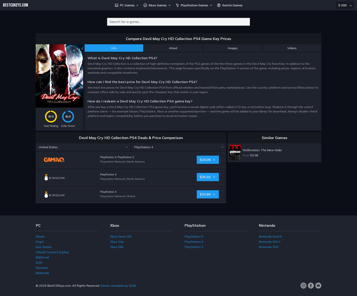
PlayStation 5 (193, 236)
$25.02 (205, 177)
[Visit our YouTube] (318, 286)
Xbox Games (158, 5)
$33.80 (205, 194)
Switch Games (232, 5)
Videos (292, 48)
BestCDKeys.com (59, 285)
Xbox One (117, 242)
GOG (39, 262)
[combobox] (178, 22)
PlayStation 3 (193, 247)
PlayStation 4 (193, 242)
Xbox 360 (116, 247)
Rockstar (42, 268)
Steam (40, 236)
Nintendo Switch (270, 236)
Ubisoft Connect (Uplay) (52, 252)
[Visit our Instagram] (303, 286)
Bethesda (42, 273)
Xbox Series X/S (121, 236)
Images (233, 48)
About (173, 48)
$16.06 (205, 159)
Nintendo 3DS (268, 247)
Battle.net (42, 257)
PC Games (127, 5)
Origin (40, 242)
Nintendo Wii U (269, 242)
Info (114, 48)
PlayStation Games (194, 5)
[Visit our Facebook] (311, 286)
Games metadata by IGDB (118, 285)
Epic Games (44, 247)
